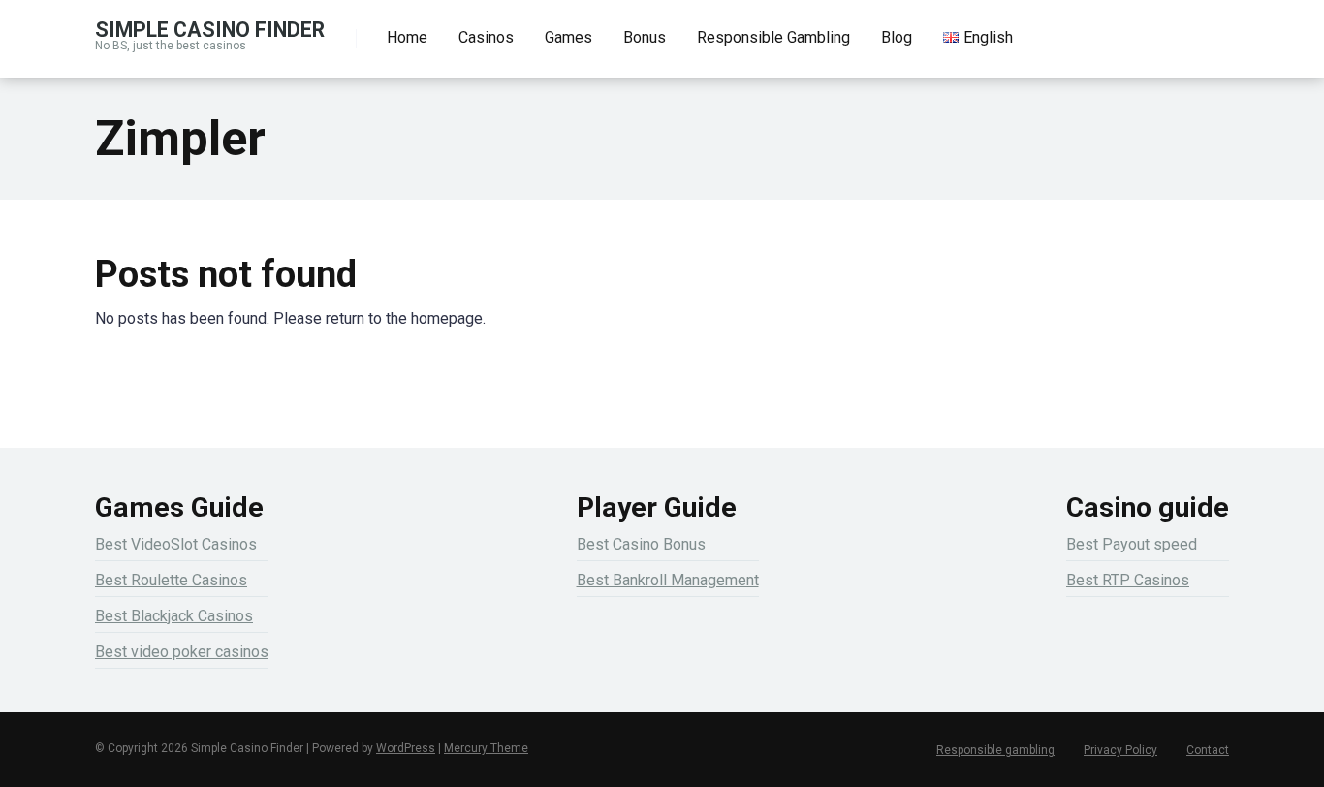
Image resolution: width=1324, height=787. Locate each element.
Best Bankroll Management (668, 580)
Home (407, 37)
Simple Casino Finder (210, 28)
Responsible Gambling (773, 37)
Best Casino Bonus (641, 544)
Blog (896, 37)
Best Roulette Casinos (171, 580)
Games (568, 37)
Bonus (644, 37)
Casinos (486, 37)
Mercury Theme (486, 748)
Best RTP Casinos (1127, 580)
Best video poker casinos (181, 652)
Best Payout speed (1131, 544)
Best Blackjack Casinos (174, 616)
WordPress (405, 748)
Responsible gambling (995, 750)
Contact (1207, 750)
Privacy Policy (1120, 750)
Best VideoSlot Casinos (176, 544)
